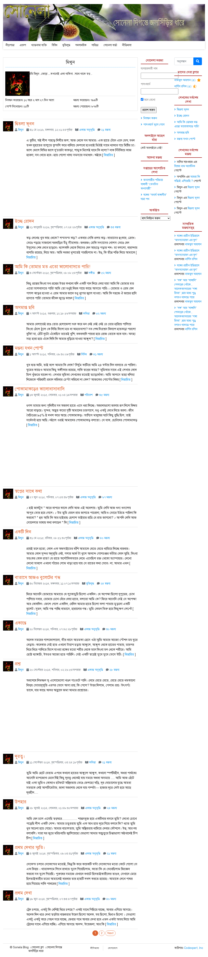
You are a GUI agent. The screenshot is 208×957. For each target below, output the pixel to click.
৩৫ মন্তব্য (104, 395)
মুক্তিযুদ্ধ (66, 45)
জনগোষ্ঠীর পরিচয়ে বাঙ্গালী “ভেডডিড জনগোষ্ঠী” (152, 184)
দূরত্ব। (20, 756)
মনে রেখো (149, 100)
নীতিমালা (126, 45)
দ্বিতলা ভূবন (24, 123)
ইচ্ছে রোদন (24, 221)
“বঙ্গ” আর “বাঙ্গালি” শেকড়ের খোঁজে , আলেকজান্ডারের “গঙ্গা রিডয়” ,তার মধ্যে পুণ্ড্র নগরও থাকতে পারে (185, 289)
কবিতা (86, 313)
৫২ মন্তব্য (106, 273)
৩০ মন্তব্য (111, 629)
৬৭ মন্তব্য (107, 497)
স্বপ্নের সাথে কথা (28, 491)
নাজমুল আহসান (193, 244)
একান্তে (20, 623)
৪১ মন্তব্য (98, 354)
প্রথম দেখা (23, 893)
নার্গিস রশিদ (191, 259)
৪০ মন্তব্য (105, 538)
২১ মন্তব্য (106, 130)
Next (110, 933)
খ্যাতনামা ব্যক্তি (39, 45)
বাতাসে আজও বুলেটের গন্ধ (37, 577)
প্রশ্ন (18, 663)
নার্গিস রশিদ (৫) (183, 86)
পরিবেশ (88, 395)
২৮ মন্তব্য (114, 670)
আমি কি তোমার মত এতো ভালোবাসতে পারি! (52, 266)
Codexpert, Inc (193, 948)
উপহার (20, 802)
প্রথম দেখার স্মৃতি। (30, 847)
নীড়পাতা (9, 45)
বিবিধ (54, 45)
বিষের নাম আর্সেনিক (184, 166)
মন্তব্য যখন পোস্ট (29, 348)
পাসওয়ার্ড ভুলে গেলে (154, 124)
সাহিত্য (95, 45)
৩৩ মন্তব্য (115, 227)
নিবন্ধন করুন (150, 118)
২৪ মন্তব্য (105, 583)
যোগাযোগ (113, 948)
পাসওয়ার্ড (145, 84)
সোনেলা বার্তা (110, 45)
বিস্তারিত (108, 155)
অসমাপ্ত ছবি (25, 307)
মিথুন (21, 130)
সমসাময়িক (81, 45)
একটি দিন (23, 532)
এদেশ (23, 45)
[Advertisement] (70, 188)
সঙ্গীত (92, 273)
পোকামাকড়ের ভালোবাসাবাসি (40, 389)
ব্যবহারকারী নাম (149, 68)
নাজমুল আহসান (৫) (185, 80)
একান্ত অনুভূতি (87, 130)
